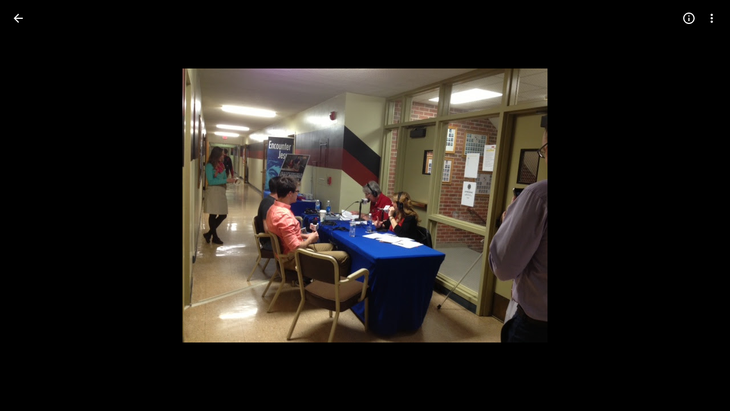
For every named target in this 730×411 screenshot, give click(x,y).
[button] (698, 205)
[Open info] (689, 18)
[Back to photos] (18, 18)
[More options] (711, 18)
